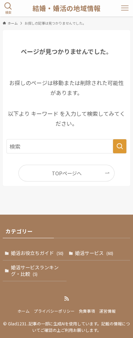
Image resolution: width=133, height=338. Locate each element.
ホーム (23, 311)
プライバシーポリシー (54, 311)
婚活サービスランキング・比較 (35, 271)
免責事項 (87, 311)
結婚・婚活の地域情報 (66, 8)
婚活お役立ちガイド (37, 252)
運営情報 (107, 311)
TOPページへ (67, 173)
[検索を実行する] (120, 146)
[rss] (66, 299)
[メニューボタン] (125, 8)
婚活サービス (94, 252)
